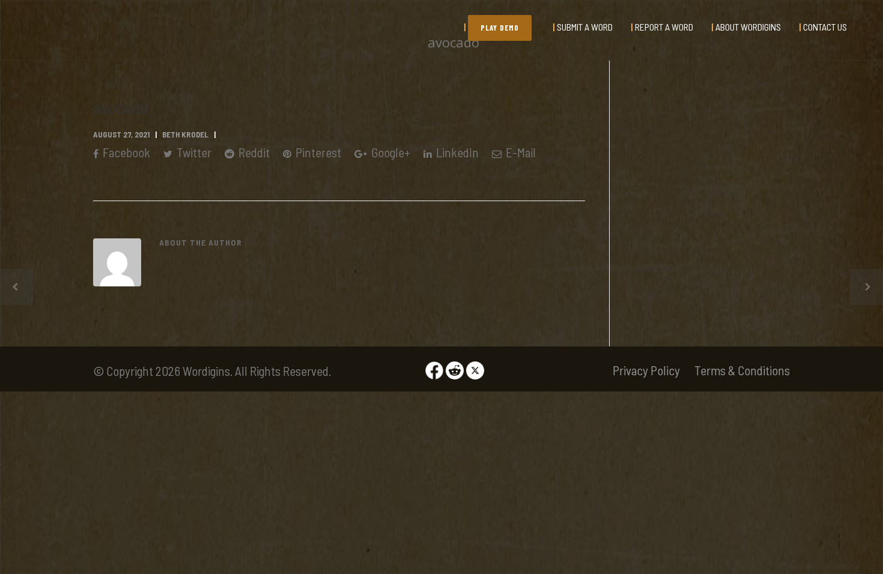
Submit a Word (585, 26)
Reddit (253, 152)
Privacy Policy (646, 370)
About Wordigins (748, 26)
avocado (120, 107)
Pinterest (317, 152)
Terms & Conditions (742, 370)
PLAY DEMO (500, 27)
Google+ (389, 152)
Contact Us (825, 26)
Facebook (125, 152)
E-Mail (519, 152)
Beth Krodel (185, 134)
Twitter (192, 152)
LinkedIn (456, 152)
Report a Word (664, 26)
